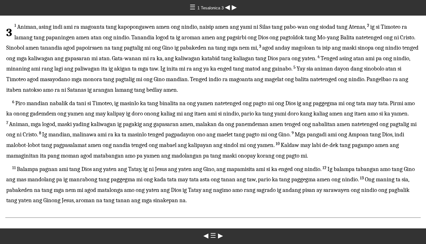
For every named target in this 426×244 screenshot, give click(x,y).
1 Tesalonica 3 (211, 8)
